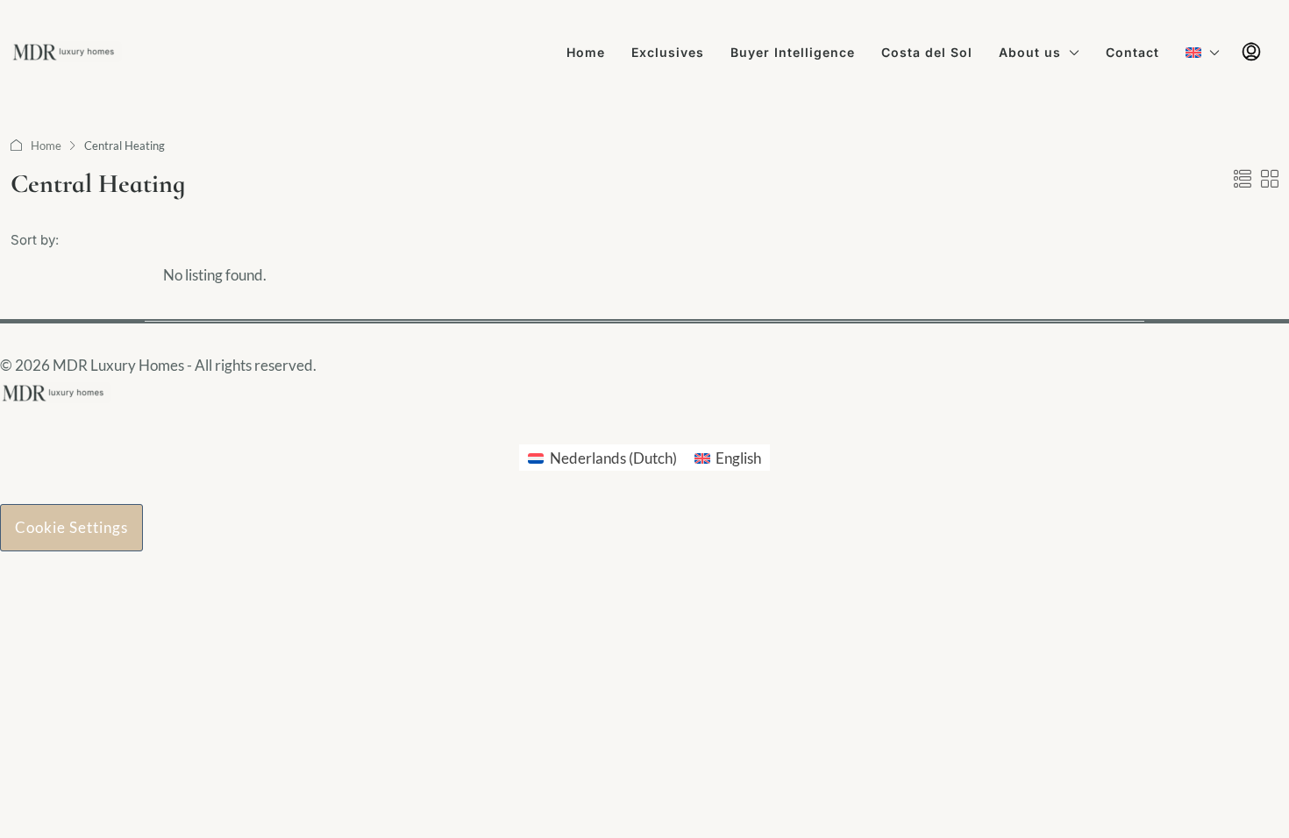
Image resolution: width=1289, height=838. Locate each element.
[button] (1242, 178)
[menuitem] (1251, 52)
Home (585, 52)
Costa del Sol (926, 52)
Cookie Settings (71, 527)
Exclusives (667, 52)
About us (1030, 52)
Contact (1132, 52)
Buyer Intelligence (792, 52)
